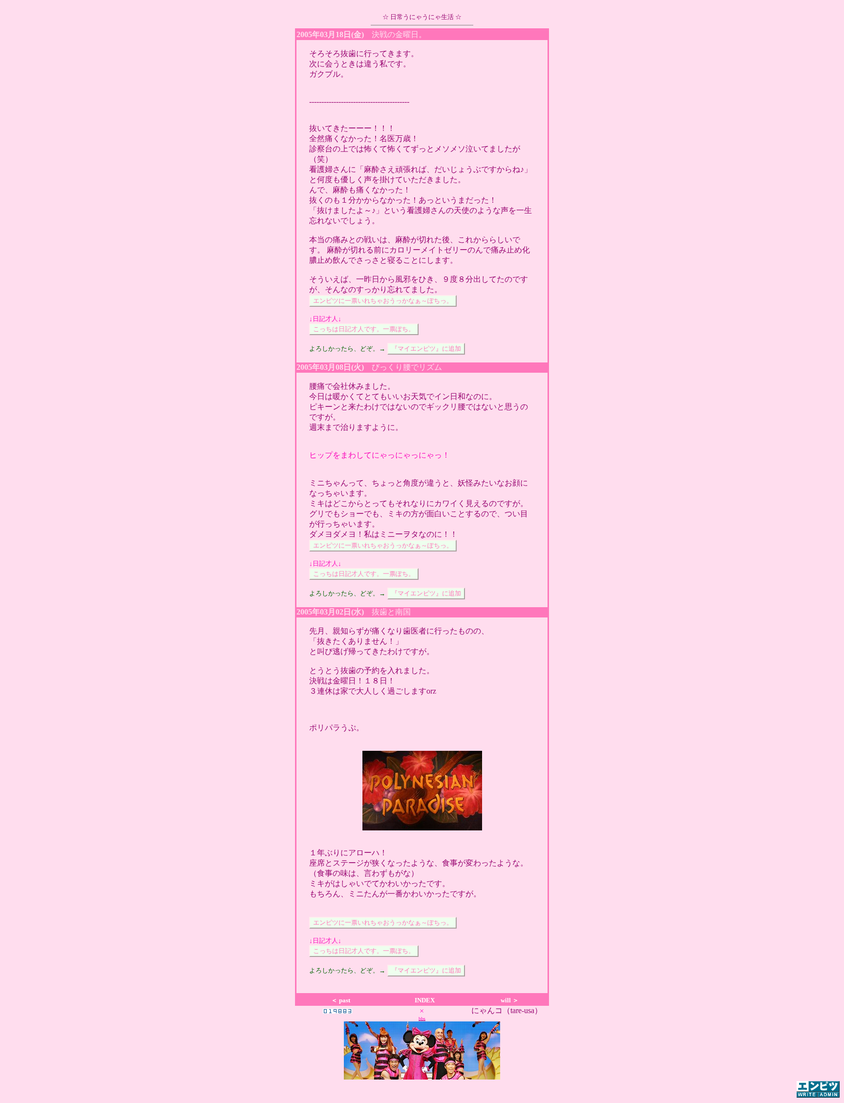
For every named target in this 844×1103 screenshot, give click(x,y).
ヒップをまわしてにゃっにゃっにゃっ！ (379, 455)
